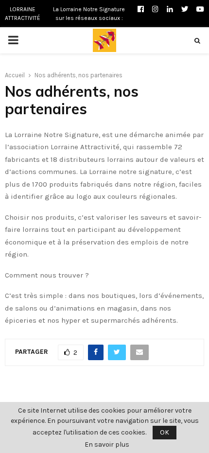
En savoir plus (107, 444)
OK (164, 432)
